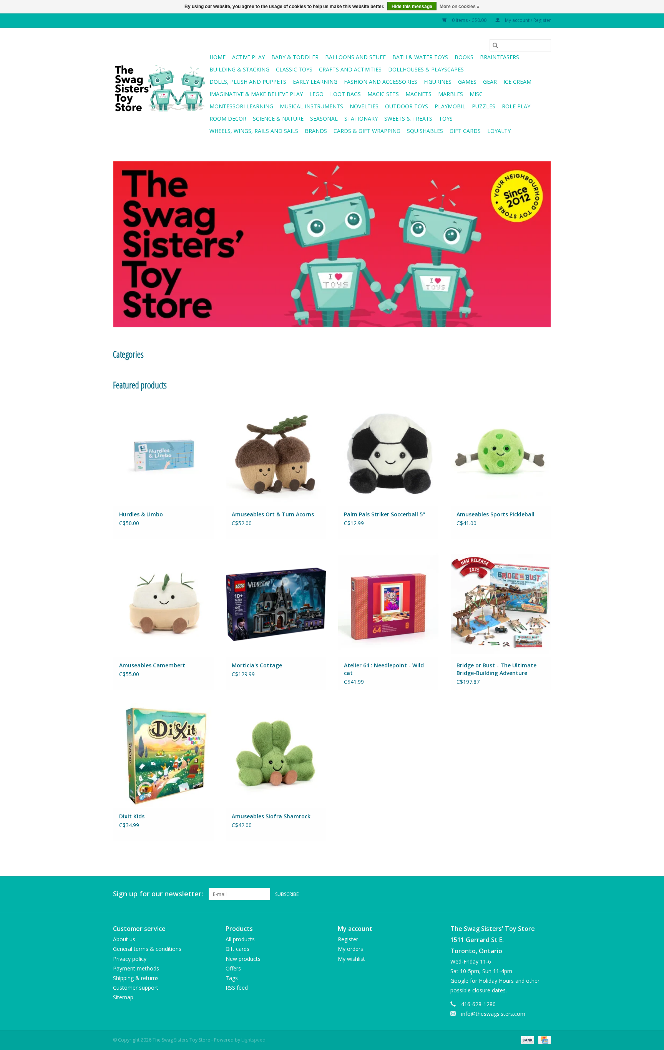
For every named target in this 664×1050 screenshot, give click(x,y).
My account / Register (527, 20)
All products (240, 939)
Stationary (361, 118)
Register (348, 939)
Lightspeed (253, 1040)
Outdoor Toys (406, 106)
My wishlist (351, 958)
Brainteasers (499, 57)
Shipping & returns (136, 978)
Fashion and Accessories (380, 81)
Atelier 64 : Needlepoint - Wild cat (384, 669)
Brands (316, 130)
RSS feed (237, 987)
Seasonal (324, 118)
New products (243, 958)
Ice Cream (517, 81)
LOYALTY (499, 130)
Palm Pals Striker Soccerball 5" (384, 514)
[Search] (495, 45)
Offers (233, 968)
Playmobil (450, 106)
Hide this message (412, 6)
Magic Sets (383, 94)
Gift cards (465, 130)
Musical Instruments (311, 106)
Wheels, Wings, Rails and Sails (253, 130)
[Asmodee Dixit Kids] (163, 755)
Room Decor (227, 118)
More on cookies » (460, 6)
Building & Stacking (239, 69)
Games (467, 81)
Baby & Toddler (295, 57)
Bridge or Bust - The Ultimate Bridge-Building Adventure (496, 669)
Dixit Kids (131, 816)
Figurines (438, 81)
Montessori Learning (241, 106)
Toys (446, 118)
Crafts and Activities (350, 69)
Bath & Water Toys (420, 57)
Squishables (425, 130)
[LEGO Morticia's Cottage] (276, 604)
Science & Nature (278, 118)
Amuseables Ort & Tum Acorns (273, 514)
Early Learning (315, 81)
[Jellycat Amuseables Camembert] (163, 604)
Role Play (516, 106)
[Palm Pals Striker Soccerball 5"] (388, 453)
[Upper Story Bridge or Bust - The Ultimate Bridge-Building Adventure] (500, 604)
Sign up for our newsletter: (158, 894)
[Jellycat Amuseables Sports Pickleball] (500, 453)
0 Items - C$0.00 (469, 20)
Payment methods (136, 968)
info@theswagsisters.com (493, 1013)
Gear (490, 81)
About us (124, 939)
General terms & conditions (147, 948)
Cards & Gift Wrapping (367, 130)
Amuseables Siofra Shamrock (271, 816)
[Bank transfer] (526, 1039)
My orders (350, 948)
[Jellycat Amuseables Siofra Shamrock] (276, 755)
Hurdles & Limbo (141, 514)
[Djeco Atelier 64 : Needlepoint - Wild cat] (388, 604)
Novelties (364, 106)
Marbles (450, 94)
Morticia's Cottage (257, 665)
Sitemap (123, 997)
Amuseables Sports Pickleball (495, 514)
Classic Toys (294, 69)
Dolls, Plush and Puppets (247, 81)
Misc (476, 94)
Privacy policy (129, 958)
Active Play (248, 57)
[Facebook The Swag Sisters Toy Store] (531, 894)
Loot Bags (345, 94)
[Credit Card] (543, 1039)
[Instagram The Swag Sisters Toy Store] (545, 894)
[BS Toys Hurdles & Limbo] (163, 453)
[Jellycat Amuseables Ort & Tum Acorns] (276, 453)
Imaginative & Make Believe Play (256, 94)
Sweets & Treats (408, 118)
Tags (232, 978)
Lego (316, 94)
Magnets (418, 94)
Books (464, 57)
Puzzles (483, 106)
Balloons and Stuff (355, 57)
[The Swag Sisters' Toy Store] (160, 88)
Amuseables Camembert (152, 665)
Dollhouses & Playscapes (426, 69)
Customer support (135, 987)
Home (217, 57)
